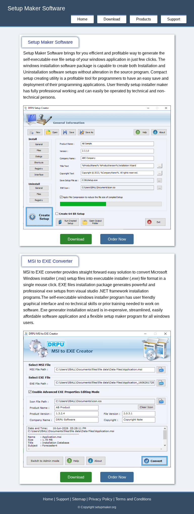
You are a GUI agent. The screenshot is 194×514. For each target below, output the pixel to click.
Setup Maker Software (36, 8)
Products (143, 19)
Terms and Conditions (133, 499)
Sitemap (79, 499)
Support (173, 19)
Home (82, 19)
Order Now (117, 239)
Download (112, 19)
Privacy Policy (100, 499)
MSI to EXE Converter (50, 261)
